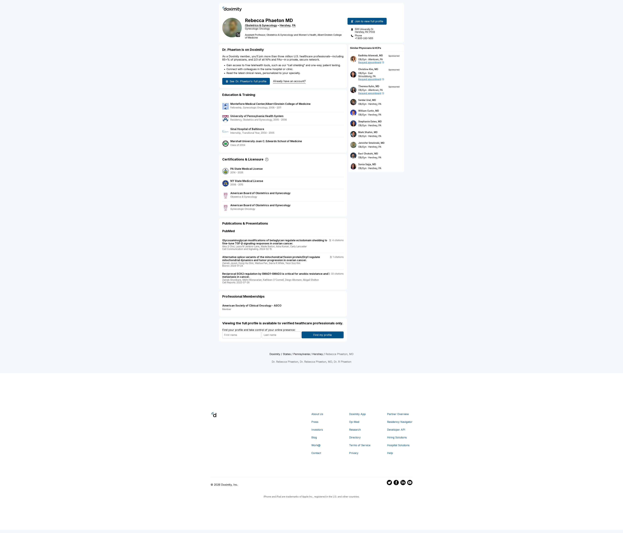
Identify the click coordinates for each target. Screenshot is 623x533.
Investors (317, 429)
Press (314, 421)
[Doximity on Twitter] (389, 483)
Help (390, 453)
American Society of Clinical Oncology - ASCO (251, 305)
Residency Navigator (399, 421)
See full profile (248, 81)
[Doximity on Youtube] (409, 483)
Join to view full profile (369, 21)
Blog (314, 437)
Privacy (353, 453)
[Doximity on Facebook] (396, 483)
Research (355, 429)
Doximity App (357, 414)
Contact (316, 453)
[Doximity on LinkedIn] (403, 483)
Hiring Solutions (397, 437)
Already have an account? (289, 81)
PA (294, 25)
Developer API (396, 429)
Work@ (315, 445)
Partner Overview (398, 414)
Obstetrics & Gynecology (261, 25)
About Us (317, 414)
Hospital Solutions (398, 445)
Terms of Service (359, 445)
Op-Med (354, 421)
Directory (355, 437)
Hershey (285, 25)
